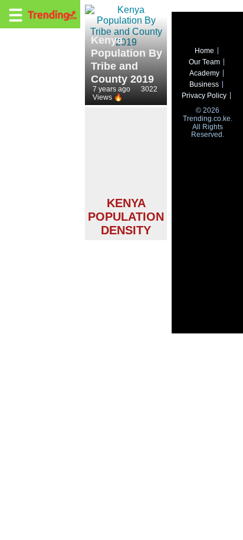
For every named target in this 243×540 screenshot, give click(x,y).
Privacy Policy (204, 95)
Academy (204, 73)
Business (204, 84)
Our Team (204, 62)
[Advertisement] (126, 154)
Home (204, 51)
